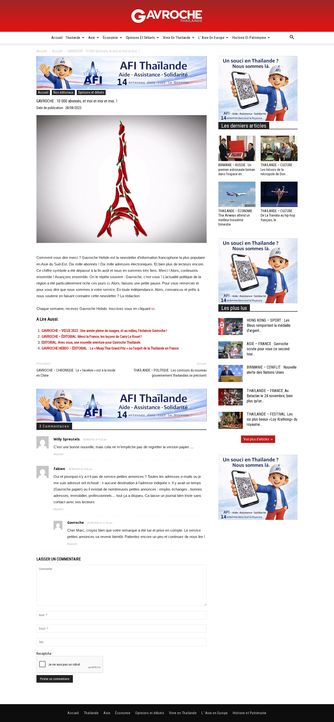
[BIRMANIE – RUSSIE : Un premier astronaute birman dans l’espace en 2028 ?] (237, 148)
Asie (91, 37)
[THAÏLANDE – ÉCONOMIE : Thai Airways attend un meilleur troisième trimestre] (237, 194)
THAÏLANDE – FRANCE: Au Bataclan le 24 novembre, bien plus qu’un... (270, 395)
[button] (292, 38)
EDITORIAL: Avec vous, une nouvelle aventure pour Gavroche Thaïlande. (91, 342)
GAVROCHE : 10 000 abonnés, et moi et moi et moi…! (76, 101)
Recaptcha (43, 654)
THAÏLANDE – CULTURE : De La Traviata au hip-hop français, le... (278, 215)
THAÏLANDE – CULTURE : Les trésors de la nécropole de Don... (277, 169)
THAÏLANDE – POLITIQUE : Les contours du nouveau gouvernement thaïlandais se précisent (170, 373)
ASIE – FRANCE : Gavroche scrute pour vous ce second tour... (268, 348)
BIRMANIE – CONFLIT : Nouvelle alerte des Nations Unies (272, 370)
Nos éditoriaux (63, 92)
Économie (110, 37)
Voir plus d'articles (256, 439)
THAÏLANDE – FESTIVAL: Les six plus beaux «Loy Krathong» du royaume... (272, 419)
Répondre (59, 454)
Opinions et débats (140, 37)
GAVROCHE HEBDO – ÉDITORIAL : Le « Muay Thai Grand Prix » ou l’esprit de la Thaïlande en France (110, 348)
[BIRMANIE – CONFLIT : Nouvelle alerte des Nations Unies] (230, 373)
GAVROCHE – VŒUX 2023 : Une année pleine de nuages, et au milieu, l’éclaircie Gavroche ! (104, 330)
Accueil (57, 37)
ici (153, 308)
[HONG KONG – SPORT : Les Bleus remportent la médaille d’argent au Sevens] (230, 326)
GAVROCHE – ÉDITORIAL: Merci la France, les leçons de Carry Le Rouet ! (92, 336)
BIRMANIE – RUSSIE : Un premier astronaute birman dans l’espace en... (236, 169)
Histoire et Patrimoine (249, 37)
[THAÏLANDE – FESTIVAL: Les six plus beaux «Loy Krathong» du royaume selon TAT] (230, 420)
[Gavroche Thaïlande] (167, 16)
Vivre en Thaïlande (176, 37)
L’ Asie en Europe (211, 37)
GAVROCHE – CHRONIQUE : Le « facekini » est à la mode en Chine (75, 373)
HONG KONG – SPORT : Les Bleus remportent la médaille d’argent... (268, 325)
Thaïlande (73, 37)
